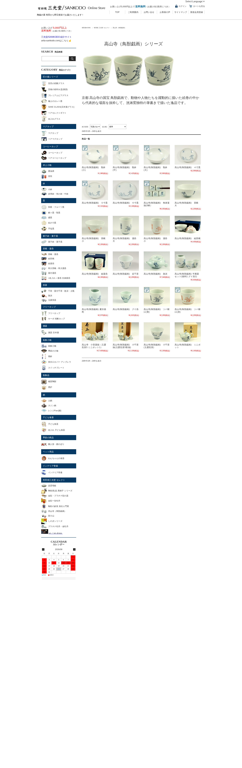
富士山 (51, 516)
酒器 (45, 326)
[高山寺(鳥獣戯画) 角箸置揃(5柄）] (157, 190)
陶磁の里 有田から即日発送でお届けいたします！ (60, 15)
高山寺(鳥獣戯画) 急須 (155, 274)
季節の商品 (48, 437)
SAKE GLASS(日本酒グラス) (61, 107)
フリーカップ (49, 307)
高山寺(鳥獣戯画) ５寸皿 (95, 203)
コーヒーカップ (50, 146)
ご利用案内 (133, 12)
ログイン (182, 6)
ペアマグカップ (55, 139)
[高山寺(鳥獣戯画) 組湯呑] (95, 261)
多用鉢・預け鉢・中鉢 (58, 194)
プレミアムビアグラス (58, 95)
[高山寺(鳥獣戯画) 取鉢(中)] (126, 155)
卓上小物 (47, 165)
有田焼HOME (86, 27)
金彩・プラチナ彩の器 (58, 496)
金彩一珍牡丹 (54, 501)
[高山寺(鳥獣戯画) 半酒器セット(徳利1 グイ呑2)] (188, 261)
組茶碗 (51, 258)
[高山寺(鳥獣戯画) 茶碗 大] (188, 190)
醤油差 (51, 171)
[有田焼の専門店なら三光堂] (72, 11)
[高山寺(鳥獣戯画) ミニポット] (188, 332)
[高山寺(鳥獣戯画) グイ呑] (126, 296)
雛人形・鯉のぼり (56, 444)
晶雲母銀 (52, 485)
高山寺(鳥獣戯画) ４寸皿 (188, 167)
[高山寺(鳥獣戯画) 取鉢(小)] (95, 155)
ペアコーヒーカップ (57, 158)
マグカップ (48, 126)
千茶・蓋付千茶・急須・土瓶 (61, 291)
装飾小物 (47, 340)
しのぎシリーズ (55, 521)
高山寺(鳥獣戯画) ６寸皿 (126, 203)
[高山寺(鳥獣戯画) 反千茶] (126, 261)
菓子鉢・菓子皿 (50, 236)
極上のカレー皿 (55, 101)
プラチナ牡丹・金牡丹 (58, 526)
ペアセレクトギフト (57, 113)
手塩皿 (51, 228)
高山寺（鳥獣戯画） (57, 511)
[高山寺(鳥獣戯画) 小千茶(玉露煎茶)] (157, 332)
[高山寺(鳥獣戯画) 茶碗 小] (95, 225)
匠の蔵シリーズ (50, 76)
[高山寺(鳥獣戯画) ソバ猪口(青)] (157, 296)
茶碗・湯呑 (48, 248)
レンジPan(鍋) (54, 410)
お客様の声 (165, 12)
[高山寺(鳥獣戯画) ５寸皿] (95, 190)
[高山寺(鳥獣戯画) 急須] (157, 261)
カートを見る (199, 6)
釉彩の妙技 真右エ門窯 (58, 506)
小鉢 (50, 189)
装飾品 (46, 375)
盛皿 (50, 217)
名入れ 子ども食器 (56, 430)
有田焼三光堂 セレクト (54, 480)
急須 (50, 295)
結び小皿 (52, 223)
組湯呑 (51, 263)
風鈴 (50, 356)
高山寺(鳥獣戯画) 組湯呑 (95, 274)
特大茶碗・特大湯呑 (57, 268)
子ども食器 (48, 417)
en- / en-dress (56, 533)
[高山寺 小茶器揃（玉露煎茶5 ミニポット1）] (95, 332)
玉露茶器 (52, 300)
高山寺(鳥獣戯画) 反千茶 (126, 274)
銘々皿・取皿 (54, 213)
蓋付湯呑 (52, 273)
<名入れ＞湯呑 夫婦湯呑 (59, 278)
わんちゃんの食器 (56, 458)
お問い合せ (149, 12)
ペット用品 (48, 451)
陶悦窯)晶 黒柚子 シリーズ (60, 491)
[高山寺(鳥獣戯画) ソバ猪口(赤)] (188, 296)
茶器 (45, 285)
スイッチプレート (56, 368)
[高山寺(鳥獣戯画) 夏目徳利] (95, 296)
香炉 (50, 387)
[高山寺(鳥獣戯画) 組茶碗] (188, 225)
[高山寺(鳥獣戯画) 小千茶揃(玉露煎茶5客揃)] (126, 332)
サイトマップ (180, 12)
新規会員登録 (196, 12)
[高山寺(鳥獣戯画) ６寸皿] (126, 190)
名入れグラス (54, 119)
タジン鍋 (52, 405)
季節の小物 (53, 351)
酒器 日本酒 (53, 332)
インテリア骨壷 (50, 466)
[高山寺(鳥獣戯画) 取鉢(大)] (157, 155)
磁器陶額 (52, 381)
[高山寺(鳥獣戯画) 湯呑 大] (126, 225)
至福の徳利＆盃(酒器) (58, 89)
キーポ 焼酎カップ (56, 319)
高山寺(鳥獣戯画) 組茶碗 (188, 238)
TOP (117, 12)
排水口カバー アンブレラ (59, 362)
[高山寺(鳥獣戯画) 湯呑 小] (157, 225)
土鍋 (50, 400)
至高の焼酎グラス (56, 83)
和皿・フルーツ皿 (56, 207)
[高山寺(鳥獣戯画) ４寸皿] (188, 155)
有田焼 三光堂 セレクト (102, 27)
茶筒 (50, 176)
